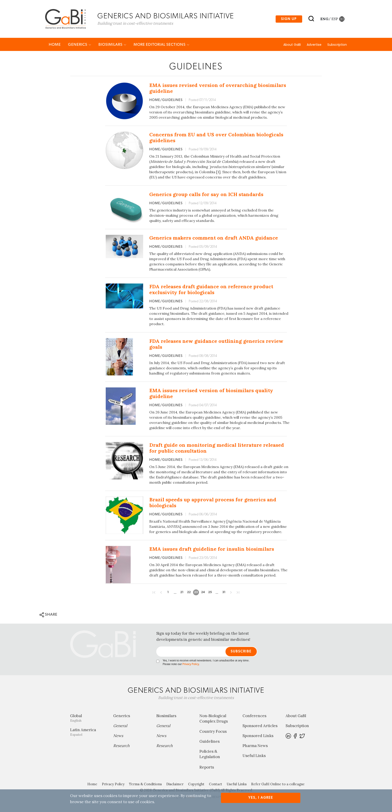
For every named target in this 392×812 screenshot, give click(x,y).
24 (203, 592)
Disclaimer (175, 784)
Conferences (254, 715)
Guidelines (209, 741)
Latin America (83, 732)
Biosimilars (110, 44)
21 (182, 592)
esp (334, 19)
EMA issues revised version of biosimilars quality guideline (211, 393)
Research (121, 745)
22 (189, 592)
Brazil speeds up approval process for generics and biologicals (212, 502)
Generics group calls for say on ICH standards (206, 194)
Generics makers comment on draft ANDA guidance (213, 238)
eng (324, 19)
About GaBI (292, 44)
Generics (78, 44)
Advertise (314, 44)
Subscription (337, 44)
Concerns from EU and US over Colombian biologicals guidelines (216, 137)
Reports (206, 767)
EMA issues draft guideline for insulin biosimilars (211, 549)
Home (55, 44)
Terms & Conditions (145, 784)
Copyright (196, 784)
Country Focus (213, 731)
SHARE (50, 614)
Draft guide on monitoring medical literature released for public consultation (216, 448)
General (120, 725)
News (118, 735)
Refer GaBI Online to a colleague (278, 784)
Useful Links (254, 755)
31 (223, 592)
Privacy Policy (190, 664)
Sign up (289, 19)
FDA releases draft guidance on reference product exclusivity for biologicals (211, 289)
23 (196, 592)
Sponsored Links (258, 735)
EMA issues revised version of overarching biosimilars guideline (217, 88)
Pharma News (255, 745)
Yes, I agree (260, 797)
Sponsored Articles (260, 725)
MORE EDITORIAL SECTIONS (160, 44)
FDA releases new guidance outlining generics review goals (216, 344)
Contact (215, 784)
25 (210, 592)
